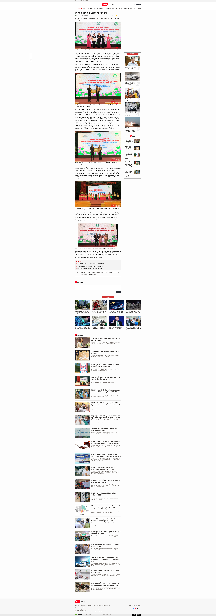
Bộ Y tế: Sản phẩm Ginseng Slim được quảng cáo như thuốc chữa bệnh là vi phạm (129, 156)
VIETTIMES (108, 4)
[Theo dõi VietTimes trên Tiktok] (137, 608)
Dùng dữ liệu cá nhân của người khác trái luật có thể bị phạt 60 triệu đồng (82, 328)
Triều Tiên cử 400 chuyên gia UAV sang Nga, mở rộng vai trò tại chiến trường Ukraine (133, 312)
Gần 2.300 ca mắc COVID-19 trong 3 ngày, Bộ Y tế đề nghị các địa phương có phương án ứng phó (105, 584)
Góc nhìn (85, 8)
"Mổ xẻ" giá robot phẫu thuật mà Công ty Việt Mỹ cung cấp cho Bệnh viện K (99, 328)
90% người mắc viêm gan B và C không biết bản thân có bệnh (89, 268)
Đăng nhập (138, 4)
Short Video (114, 8)
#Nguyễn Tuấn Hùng (84, 274)
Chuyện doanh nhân (128, 8)
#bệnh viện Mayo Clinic (96, 272)
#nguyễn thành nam (92, 274)
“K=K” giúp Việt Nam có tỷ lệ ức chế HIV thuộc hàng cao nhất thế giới (129, 141)
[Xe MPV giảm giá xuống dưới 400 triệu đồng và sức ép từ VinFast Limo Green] (132, 76)
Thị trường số (108, 8)
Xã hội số (80, 8)
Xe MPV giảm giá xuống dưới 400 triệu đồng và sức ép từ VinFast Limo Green (130, 84)
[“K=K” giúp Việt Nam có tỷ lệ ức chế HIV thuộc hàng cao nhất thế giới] (137, 141)
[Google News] (118, 15)
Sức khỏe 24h (79, 335)
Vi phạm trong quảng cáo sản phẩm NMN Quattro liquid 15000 (129, 148)
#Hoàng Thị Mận (104, 272)
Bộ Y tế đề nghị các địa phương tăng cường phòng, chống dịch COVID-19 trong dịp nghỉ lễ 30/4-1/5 (129, 173)
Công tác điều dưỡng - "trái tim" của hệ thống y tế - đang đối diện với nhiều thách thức (129, 164)
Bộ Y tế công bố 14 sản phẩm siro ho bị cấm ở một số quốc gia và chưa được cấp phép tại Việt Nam (105, 442)
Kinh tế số (90, 8)
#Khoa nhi (110, 272)
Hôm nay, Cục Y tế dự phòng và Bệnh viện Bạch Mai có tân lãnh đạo (90, 263)
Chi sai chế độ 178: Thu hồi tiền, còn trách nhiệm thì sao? (130, 68)
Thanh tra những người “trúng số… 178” (129, 99)
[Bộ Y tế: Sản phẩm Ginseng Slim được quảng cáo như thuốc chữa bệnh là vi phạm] (137, 155)
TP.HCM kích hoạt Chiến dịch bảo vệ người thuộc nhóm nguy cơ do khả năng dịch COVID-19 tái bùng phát (105, 559)
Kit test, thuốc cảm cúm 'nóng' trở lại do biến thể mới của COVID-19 (105, 545)
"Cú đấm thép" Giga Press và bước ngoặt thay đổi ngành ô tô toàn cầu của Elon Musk (99, 312)
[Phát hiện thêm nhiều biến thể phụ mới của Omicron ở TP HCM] (82, 497)
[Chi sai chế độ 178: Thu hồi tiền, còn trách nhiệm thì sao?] (132, 61)
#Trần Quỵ (88, 272)
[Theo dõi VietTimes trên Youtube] (135, 608)
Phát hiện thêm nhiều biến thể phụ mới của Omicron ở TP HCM (103, 494)
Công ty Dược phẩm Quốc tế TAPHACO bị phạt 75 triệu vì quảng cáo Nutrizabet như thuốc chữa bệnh (106, 455)
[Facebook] (112, 15)
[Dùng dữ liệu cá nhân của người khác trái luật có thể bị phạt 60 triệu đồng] (82, 321)
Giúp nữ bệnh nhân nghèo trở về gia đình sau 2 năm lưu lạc (89, 265)
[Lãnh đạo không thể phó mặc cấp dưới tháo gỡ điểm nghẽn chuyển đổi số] (133, 321)
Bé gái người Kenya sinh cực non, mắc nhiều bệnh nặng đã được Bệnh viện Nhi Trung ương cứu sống (105, 416)
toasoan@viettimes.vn (135, 604)
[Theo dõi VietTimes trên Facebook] (132, 608)
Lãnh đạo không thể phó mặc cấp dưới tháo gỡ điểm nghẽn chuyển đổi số (133, 328)
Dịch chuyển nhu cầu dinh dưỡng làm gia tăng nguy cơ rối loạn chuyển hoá (105, 532)
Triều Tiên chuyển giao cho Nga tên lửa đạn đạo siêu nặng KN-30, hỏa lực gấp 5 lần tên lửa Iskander (130, 129)
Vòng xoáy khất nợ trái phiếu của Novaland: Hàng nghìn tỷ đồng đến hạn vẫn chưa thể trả (82, 312)
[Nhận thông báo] (131, 4)
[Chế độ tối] (134, 4)
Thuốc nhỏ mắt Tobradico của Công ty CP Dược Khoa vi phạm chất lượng (104, 429)
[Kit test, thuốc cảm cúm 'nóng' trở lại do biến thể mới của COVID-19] (82, 549)
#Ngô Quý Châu (116, 272)
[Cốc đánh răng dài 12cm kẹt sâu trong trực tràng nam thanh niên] (82, 574)
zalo (133, 608)
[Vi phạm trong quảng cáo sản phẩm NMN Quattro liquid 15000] (137, 148)
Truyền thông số (137, 8)
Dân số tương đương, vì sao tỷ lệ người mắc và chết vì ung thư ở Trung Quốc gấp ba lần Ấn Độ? (105, 507)
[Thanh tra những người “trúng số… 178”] (132, 93)
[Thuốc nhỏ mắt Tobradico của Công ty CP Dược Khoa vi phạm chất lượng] (82, 433)
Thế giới (120, 8)
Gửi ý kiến (118, 292)
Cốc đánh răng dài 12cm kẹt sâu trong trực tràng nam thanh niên (105, 571)
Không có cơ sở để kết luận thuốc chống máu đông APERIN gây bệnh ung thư (105, 481)
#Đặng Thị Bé (83, 272)
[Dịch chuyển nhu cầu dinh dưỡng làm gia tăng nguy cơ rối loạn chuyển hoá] (82, 536)
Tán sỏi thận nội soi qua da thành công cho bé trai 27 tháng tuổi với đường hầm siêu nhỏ (105, 520)
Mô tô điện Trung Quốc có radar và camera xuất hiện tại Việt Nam (130, 114)
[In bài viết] (114, 15)
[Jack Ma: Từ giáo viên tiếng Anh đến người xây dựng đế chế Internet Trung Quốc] (116, 321)
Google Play (139, 615)
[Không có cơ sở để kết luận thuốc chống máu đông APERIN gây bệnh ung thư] (82, 484)
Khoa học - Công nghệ (98, 8)
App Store (134, 615)
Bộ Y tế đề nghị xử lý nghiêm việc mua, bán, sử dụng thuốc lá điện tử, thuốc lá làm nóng (104, 468)
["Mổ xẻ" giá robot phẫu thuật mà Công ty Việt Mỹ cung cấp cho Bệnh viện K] (99, 321)
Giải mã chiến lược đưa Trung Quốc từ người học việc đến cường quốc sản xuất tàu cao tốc (116, 312)
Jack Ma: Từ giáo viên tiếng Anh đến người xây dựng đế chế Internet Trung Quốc (116, 328)
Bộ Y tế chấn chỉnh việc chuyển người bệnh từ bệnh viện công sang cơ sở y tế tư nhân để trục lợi (105, 404)
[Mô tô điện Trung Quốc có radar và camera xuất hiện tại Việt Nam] (132, 106)
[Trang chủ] (75, 8)
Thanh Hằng (79, 15)
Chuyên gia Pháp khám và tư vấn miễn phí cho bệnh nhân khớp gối (90, 266)
